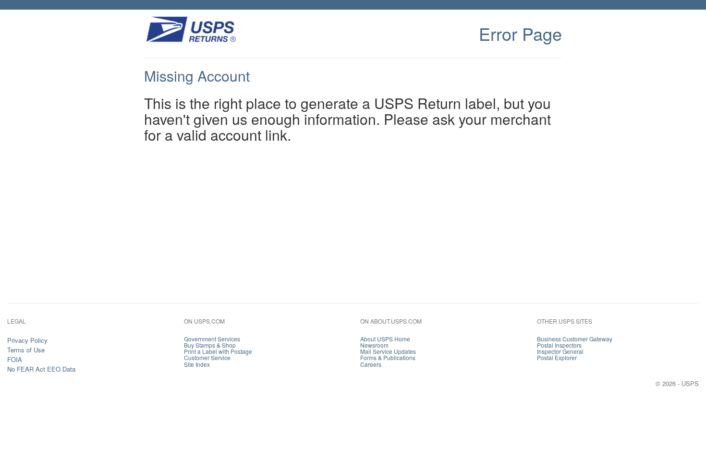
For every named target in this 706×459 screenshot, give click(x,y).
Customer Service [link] (207, 357)
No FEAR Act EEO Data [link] (41, 369)
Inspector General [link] (560, 351)
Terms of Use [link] (26, 349)
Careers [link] (370, 364)
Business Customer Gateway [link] (574, 339)
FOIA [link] (14, 359)
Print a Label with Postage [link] (218, 351)
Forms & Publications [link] (387, 357)
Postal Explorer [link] (557, 357)
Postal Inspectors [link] (559, 345)
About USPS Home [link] (385, 339)
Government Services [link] (212, 339)
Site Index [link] (197, 364)
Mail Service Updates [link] (388, 351)
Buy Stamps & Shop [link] (210, 345)
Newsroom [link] (374, 345)
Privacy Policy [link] (27, 340)
